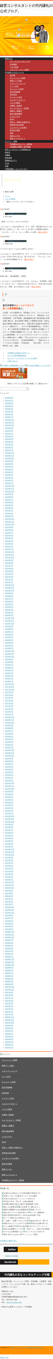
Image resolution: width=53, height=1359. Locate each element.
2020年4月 (9, 607)
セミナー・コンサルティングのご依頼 (22, 358)
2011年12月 (9, 882)
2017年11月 (9, 687)
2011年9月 (9, 890)
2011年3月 (9, 899)
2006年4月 (9, 1039)
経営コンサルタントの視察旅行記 (18, 150)
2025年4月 (9, 442)
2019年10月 (9, 624)
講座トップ (15, 47)
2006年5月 (9, 1036)
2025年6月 (9, 436)
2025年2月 (9, 447)
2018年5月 (9, 670)
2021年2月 (9, 579)
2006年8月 (9, 1028)
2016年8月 (9, 728)
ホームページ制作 (17, 89)
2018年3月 (9, 676)
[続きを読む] (43, 232)
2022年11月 (9, 522)
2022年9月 (9, 527)
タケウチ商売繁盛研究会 (16, 356)
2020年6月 (9, 601)
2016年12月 (9, 717)
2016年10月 (9, 723)
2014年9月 (9, 791)
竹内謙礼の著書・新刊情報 (20, 147)
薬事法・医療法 (16, 111)
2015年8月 (9, 761)
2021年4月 (9, 574)
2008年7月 (9, 973)
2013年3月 (9, 841)
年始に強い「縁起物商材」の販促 (13, 276)
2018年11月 (9, 654)
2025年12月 (9, 420)
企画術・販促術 (16, 106)
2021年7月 (9, 566)
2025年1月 (9, 450)
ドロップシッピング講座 (19, 70)
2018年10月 (9, 656)
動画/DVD (8, 59)
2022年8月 (9, 530)
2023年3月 (9, 511)
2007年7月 (9, 998)
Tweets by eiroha (11, 1256)
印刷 (6, 166)
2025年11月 (9, 423)
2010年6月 (9, 921)
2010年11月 (9, 910)
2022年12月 (9, 519)
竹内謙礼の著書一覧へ (8, 1241)
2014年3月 (9, 808)
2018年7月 (9, 665)
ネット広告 (14, 86)
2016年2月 (9, 745)
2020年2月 (9, 612)
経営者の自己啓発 (17, 125)
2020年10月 (9, 590)
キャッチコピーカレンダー (20, 61)
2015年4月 (9, 772)
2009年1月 (9, 957)
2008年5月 (9, 979)
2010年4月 (9, 926)
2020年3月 (9, 610)
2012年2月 (9, 877)
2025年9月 (9, 428)
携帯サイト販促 (16, 81)
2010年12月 (9, 907)
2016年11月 (9, 720)
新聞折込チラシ (11, 161)
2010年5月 (9, 924)
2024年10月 (9, 458)
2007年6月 (9, 1001)
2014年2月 (9, 811)
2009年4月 (9, 948)
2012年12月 (9, 849)
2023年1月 (9, 516)
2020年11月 (9, 588)
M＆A (12, 119)
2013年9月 (9, 824)
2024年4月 (9, 475)
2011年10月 (9, 888)
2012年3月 (9, 874)
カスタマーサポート (17, 100)
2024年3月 (9, 478)
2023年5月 (9, 505)
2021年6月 (9, 568)
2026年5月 (9, 406)
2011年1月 (9, 904)
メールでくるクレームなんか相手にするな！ (17, 249)
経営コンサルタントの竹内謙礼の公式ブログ (27, 1347)
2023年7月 (9, 500)
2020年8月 (9, 596)
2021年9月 (9, 560)
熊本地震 (8, 158)
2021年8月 (9, 563)
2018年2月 (9, 679)
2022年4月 (9, 541)
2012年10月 (9, 855)
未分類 (12, 75)
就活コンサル (15, 136)
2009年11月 (9, 935)
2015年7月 (9, 764)
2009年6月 (9, 943)
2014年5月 (9, 802)
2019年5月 (9, 637)
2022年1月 (9, 549)
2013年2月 (9, 844)
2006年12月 (9, 1017)
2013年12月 (9, 816)
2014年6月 (9, 800)
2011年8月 (9, 893)
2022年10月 (9, 524)
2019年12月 (9, 618)
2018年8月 (9, 662)
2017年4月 (9, 706)
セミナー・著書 (11, 141)
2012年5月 (9, 868)
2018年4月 (9, 673)
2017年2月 (9, 712)
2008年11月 (9, 962)
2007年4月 (9, 1006)
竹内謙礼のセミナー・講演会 (21, 144)
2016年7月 (9, 731)
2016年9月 (9, 725)
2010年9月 (9, 915)
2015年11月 (9, 753)
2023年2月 (9, 513)
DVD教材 (13, 64)
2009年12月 (9, 932)
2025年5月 (9, 439)
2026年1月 (9, 417)
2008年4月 (9, 981)
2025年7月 (9, 434)
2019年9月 (9, 626)
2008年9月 (9, 968)
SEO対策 (13, 95)
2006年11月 (9, 1020)
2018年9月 (9, 659)
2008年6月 (9, 976)
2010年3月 (9, 929)
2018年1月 (9, 681)
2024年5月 (9, 472)
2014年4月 (9, 805)
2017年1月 (9, 714)
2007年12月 (9, 987)
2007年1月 (9, 1014)
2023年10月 (9, 491)
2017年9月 (9, 692)
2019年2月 (9, 646)
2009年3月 (9, 951)
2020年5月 (9, 604)
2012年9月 (9, 858)
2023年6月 (9, 502)
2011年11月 (9, 885)
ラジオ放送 (14, 67)
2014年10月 (9, 789)
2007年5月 (9, 1003)
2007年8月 (9, 995)
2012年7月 (9, 863)
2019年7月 (9, 632)
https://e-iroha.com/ (14, 1302)
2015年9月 (9, 758)
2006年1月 (9, 1047)
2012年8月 (9, 860)
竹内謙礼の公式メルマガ (14, 73)
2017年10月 (9, 690)
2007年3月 (9, 1009)
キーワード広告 (16, 97)
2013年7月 (9, 830)
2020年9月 (9, 593)
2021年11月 (9, 555)
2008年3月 (9, 984)
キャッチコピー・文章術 (19, 108)
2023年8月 (9, 497)
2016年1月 (9, 747)
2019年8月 (9, 629)
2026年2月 (9, 414)
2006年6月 (9, 1034)
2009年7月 (9, 940)
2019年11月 (9, 621)
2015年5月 (9, 769)
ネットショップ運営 (17, 78)
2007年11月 (9, 990)
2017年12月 (9, 684)
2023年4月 (9, 508)
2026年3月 (9, 411)
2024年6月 (9, 469)
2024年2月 (9, 480)
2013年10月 (9, 822)
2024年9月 (9, 461)
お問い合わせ (12, 361)
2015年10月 (9, 756)
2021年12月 (9, 552)
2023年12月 (9, 486)
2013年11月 (9, 819)
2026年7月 (9, 401)
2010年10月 (9, 913)
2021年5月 (9, 571)
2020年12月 (9, 585)
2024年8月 (9, 464)
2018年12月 (9, 651)
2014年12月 (9, 783)
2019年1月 (9, 648)
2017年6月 (9, 701)
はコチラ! (11, 1356)
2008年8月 (9, 970)
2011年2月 (9, 902)
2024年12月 (9, 453)
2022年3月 (9, 544)
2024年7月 (9, 467)
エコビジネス (15, 117)
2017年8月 (9, 695)
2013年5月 (9, 835)
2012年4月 (9, 871)
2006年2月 (9, 1045)
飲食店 (7, 152)
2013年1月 (9, 846)
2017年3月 (9, 709)
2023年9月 (9, 494)
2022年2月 (9, 546)
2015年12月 (9, 750)
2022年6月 (9, 535)
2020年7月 (9, 599)
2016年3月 (9, 742)
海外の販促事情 (16, 114)
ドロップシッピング (17, 83)
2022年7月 (9, 533)
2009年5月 (9, 946)
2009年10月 (9, 937)
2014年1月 (9, 813)
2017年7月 (9, 698)
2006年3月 (9, 1042)
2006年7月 (9, 1031)
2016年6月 (9, 734)
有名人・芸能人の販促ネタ (20, 122)
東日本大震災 (15, 130)
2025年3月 (9, 445)
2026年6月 (9, 403)
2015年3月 (9, 775)
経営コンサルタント (17, 139)
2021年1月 (9, 582)
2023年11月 (9, 489)
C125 (7, 163)
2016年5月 (9, 736)
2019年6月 (9, 634)
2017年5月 (9, 703)
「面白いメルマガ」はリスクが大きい (14, 222)
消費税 (7, 155)
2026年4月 (9, 409)
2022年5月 (9, 538)
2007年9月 (9, 992)
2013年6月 (9, 833)
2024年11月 (9, 456)
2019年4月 (9, 640)
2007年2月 (9, 1012)
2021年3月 (9, 577)
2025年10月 (9, 425)
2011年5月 (9, 896)
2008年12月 (9, 959)
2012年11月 (9, 852)
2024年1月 (9, 483)
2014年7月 (9, 797)
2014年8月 (9, 794)
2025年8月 (9, 431)
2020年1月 (9, 615)
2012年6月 (9, 866)
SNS (11, 133)
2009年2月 (9, 954)
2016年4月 (9, 739)
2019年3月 (9, 643)
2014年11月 (9, 786)
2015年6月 (9, 767)
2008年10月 (9, 965)
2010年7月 (9, 918)
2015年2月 (9, 778)
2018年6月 (9, 668)
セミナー (31, 47)
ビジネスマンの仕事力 (18, 128)
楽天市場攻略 (15, 92)
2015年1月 (9, 780)
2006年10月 (9, 1023)
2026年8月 (9, 398)
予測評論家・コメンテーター (16, 169)
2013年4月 (9, 838)
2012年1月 (9, 880)
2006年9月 (9, 1025)
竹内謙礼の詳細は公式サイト (18, 353)
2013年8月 (9, 827)
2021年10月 (9, 557)
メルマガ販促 (15, 103)
